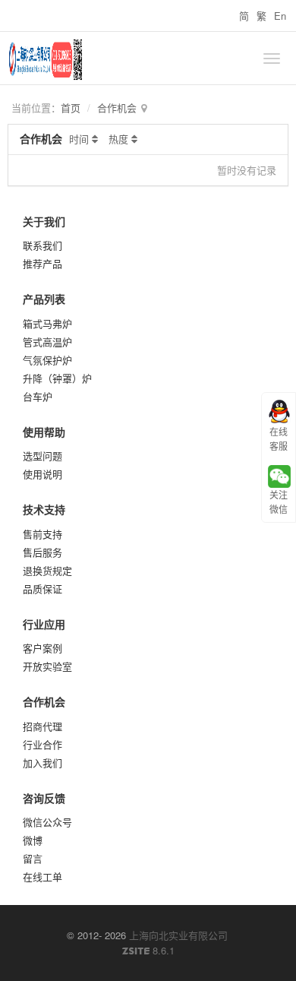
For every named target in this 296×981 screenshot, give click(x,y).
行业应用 (44, 623)
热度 (118, 138)
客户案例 (42, 648)
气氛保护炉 (47, 360)
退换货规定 (47, 570)
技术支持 (44, 509)
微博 (33, 840)
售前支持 (42, 534)
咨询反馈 (44, 797)
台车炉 (37, 396)
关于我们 (44, 221)
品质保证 (42, 588)
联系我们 (42, 245)
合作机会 (117, 107)
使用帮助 (44, 431)
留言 (33, 858)
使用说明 (42, 474)
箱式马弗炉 (47, 323)
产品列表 (44, 298)
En (280, 15)
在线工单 (42, 876)
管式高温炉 (47, 341)
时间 (79, 138)
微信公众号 (47, 822)
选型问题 (42, 455)
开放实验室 (47, 666)
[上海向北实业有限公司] (137, 58)
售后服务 (42, 552)
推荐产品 (42, 263)
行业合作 (42, 744)
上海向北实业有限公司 (178, 935)
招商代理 (42, 726)
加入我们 (42, 762)
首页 (70, 107)
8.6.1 (148, 950)
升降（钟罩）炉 (57, 378)
